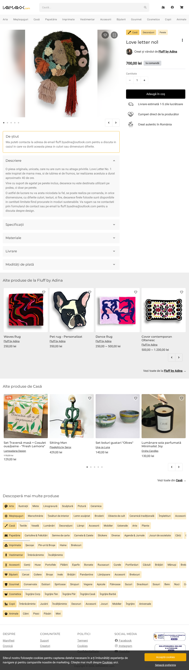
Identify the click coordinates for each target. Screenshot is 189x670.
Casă (37, 19)
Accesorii (105, 19)
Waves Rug (12, 336)
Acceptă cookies (165, 657)
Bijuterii (121, 19)
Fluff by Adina (12, 341)
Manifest (8, 640)
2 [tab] (7, 123)
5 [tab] (18, 123)
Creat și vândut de (155, 51)
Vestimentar (87, 19)
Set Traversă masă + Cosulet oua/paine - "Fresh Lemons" (25, 444)
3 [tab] (11, 123)
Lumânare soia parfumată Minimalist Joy (161, 444)
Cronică (8, 646)
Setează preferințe (165, 665)
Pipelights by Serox (60, 447)
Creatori (45, 646)
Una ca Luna (103, 447)
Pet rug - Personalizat (66, 336)
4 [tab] (15, 123)
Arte (5, 19)
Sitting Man (58, 442)
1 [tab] (4, 123)
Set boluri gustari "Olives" (114, 442)
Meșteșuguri (20, 19)
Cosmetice (153, 19)
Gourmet (136, 19)
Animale (181, 19)
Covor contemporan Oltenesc (157, 338)
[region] (94, 508)
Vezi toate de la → (164, 371)
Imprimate (68, 19)
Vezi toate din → (171, 480)
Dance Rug (104, 336)
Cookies (82, 646)
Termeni (82, 640)
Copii (168, 19)
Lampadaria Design (15, 450)
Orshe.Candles (150, 450)
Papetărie (51, 19)
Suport (44, 640)
